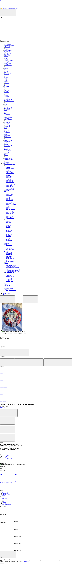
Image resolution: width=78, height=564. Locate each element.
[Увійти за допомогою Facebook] (7, 352)
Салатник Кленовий (9, 234)
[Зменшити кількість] (7, 429)
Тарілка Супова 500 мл (9, 200)
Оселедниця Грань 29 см (9, 275)
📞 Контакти (4, 502)
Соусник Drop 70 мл (9, 247)
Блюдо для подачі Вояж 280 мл (10, 183)
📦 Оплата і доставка (5, 500)
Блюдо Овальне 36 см (9, 177)
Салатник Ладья (8, 235)
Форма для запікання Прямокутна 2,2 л (12, 266)
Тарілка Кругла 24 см (9, 208)
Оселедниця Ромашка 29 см (10, 279)
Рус (2, 17)
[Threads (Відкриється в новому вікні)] (20, 7)
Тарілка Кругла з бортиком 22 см (11, 204)
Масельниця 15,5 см (9, 254)
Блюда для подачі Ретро (9, 185)
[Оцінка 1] (7, 362)
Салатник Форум (8, 242)
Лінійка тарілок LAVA (9, 194)
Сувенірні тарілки (8, 455)
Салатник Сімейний (9, 240)
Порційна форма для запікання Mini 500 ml (12, 267)
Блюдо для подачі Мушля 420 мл (11, 184)
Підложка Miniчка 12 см (9, 291)
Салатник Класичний (9, 233)
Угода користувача (26, 561)
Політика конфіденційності (6, 504)
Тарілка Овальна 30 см (9, 202)
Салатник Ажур (8, 227)
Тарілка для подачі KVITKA (10, 212)
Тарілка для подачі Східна (10, 215)
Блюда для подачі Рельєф (9, 186)
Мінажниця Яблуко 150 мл (10, 261)
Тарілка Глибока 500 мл (9, 198)
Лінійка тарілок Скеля (9, 192)
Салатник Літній (8, 237)
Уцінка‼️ (3, 294)
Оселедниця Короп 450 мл (10, 276)
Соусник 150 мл (8, 246)
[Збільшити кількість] (7, 438)
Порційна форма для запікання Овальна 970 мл (13, 271)
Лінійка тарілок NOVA (9, 195)
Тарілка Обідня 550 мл (9, 199)
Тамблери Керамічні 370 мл (10, 173)
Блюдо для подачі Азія (9, 180)
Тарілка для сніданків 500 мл (10, 209)
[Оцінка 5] (65, 362)
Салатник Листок (8, 236)
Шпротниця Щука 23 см (9, 282)
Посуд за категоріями (5, 163)
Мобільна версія (16, 481)
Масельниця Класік (9, 253)
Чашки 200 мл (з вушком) (10, 168)
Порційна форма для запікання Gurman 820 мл (13, 270)
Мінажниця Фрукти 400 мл (10, 260)
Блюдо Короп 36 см (9, 176)
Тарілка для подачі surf (9, 216)
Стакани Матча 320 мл (9, 172)
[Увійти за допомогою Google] (22, 352)
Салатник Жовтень (9, 230)
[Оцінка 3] (36, 362)
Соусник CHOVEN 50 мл (10, 249)
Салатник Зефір (8, 231)
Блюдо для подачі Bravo (9, 181)
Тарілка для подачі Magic (9, 213)
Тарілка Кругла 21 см (9, 207)
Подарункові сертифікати (6, 293)
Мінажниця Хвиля (9, 257)
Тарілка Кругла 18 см (9, 206)
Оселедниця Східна (9, 280)
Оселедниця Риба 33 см (9, 278)
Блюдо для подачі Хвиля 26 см (10, 188)
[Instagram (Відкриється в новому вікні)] (7, 7)
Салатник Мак (8, 238)
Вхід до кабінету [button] (4, 498)
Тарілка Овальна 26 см (9, 201)
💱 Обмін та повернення (6, 501)
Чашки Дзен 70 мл (8, 170)
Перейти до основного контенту (5, 0)
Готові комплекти (5, 292)
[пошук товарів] (7, 299)
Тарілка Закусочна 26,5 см (10, 203)
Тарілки (12, 458)
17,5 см (6, 456)
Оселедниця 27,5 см (9, 274)
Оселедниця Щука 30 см (9, 281)
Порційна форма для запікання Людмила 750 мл (13, 269)
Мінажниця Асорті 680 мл (10, 258)
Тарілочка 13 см (8, 197)
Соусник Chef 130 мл (9, 248)
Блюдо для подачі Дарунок (10, 189)
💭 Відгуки (4, 503)
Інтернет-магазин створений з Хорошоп (6, 482)
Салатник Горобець (9, 228)
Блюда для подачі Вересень (10, 182)
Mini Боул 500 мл (8, 222)
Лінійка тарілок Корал (9, 193)
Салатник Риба (8, 239)
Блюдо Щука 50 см (9, 179)
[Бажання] (39, 22)
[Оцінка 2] (22, 362)
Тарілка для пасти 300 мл (10, 210)
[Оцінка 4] (51, 362)
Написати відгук (3, 407)
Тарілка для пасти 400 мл (10, 211)
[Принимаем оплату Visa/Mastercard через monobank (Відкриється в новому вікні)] (8, 474)
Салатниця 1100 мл (9, 226)
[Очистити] (30, 299)
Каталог (3, 499)
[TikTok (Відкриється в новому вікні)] (34, 7)
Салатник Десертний (9, 229)
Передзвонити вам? (3, 522)
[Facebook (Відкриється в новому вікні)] (48, 7)
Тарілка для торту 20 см (9, 217)
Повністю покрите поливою (9, 457)
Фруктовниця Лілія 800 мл (10, 218)
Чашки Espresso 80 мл (9, 171)
